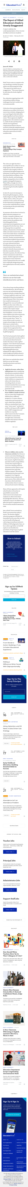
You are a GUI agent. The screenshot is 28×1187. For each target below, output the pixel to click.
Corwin (14, 816)
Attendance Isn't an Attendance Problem (11, 802)
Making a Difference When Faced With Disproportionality (12, 664)
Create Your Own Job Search (13, 919)
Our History (6, 1145)
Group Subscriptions (8, 1166)
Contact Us (20, 1139)
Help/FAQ (19, 1145)
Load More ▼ (14, 1093)
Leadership (8, 9)
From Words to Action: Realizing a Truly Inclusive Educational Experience (12, 646)
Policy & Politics (16, 9)
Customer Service (21, 1148)
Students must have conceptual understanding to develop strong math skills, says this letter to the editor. (13, 155)
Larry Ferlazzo (6, 964)
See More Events (14, 825)
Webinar (5, 723)
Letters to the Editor (12, 556)
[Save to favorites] (14, 61)
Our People (6, 1148)
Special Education (8, 432)
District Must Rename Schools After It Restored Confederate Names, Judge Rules (12, 993)
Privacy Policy (7, 1179)
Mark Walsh (6, 1082)
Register (6, 743)
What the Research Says (12, 436)
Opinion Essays (11, 554)
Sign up (14, 697)
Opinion (20, 17)
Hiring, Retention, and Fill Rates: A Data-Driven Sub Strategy (12, 728)
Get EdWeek (6, 1157)
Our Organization (7, 1142)
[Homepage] (14, 5)
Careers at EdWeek (8, 1153)
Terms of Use (17, 1183)
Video (11, 640)
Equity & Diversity (9, 17)
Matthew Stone (7, 1004)
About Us (5, 1139)
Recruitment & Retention (10, 721)
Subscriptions (6, 1160)
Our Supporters (7, 1150)
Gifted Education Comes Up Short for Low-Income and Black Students (13, 439)
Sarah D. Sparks (9, 444)
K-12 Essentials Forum (9, 760)
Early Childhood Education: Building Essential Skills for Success (10, 766)
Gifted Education (14, 566)
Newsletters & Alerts (8, 1163)
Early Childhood (8, 758)
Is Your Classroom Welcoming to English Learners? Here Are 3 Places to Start (11, 1033)
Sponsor (12, 659)
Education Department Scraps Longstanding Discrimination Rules (11, 1072)
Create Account (14, 1114)
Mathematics (7, 143)
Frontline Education (17, 744)
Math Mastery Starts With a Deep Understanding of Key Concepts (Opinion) (12, 149)
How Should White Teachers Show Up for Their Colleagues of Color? (12, 954)
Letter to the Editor (9, 144)
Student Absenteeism (15, 796)
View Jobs (9, 851)
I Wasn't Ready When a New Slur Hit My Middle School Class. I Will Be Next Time (12, 618)
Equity (12, 569)
